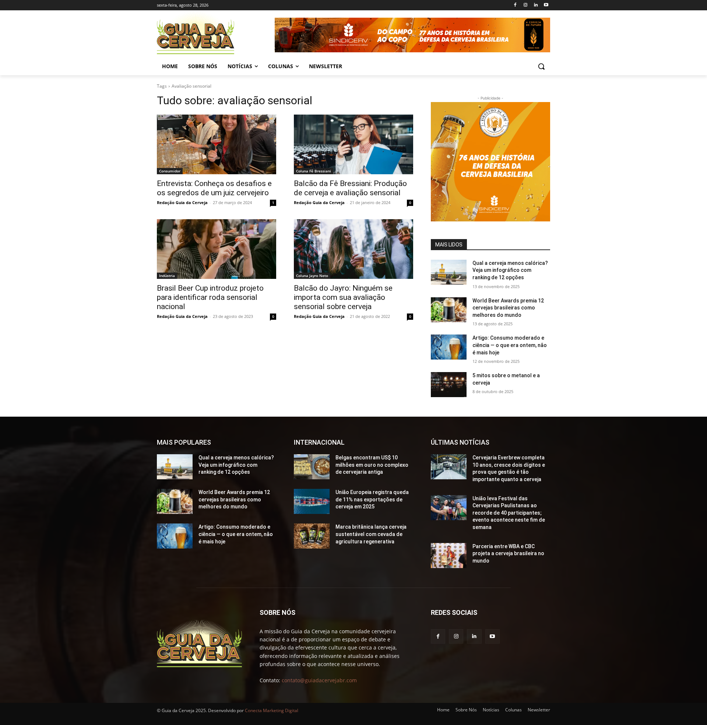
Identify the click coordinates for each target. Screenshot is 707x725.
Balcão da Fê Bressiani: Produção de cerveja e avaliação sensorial (350, 188)
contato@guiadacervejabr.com (319, 680)
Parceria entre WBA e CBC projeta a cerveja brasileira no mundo (508, 553)
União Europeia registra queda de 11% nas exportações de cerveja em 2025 (372, 499)
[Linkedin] (535, 5)
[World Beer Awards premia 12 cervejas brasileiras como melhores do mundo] (449, 309)
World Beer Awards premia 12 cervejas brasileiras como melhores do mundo (508, 308)
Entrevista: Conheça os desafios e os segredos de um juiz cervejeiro (214, 188)
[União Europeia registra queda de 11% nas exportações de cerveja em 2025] (312, 501)
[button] (541, 66)
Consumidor (169, 171)
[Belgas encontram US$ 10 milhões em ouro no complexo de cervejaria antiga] (312, 466)
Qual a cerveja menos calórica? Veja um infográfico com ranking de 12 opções (510, 270)
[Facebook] (515, 5)
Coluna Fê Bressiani (313, 171)
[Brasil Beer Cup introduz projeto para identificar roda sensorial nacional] (216, 249)
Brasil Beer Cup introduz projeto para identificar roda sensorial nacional (210, 297)
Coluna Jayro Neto (312, 275)
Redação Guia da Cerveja (182, 202)
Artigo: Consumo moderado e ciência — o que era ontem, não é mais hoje (509, 345)
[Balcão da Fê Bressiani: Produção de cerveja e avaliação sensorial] (353, 144)
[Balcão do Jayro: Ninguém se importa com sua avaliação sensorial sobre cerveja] (353, 249)
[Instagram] (525, 5)
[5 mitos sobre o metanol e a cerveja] (449, 384)
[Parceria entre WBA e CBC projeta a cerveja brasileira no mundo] (449, 555)
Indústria (167, 275)
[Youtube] (546, 5)
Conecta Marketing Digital (271, 710)
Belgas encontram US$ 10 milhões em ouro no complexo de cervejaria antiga (371, 465)
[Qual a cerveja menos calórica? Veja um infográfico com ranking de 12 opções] (449, 272)
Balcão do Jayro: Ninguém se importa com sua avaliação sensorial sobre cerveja (343, 297)
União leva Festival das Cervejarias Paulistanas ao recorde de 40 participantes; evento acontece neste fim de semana (508, 512)
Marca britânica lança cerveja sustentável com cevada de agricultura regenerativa (371, 534)
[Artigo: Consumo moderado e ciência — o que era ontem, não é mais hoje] (449, 347)
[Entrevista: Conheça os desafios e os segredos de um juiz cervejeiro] (216, 144)
